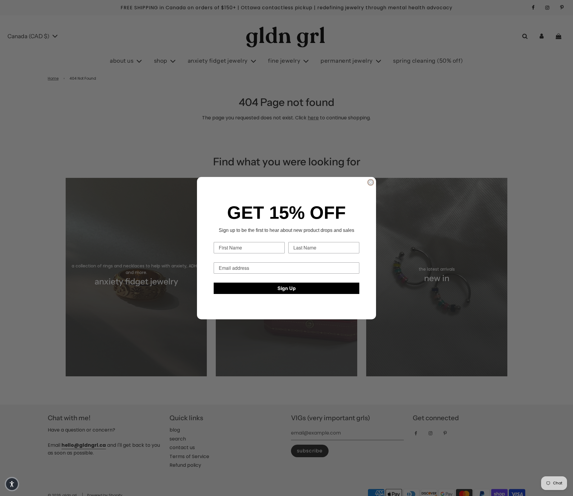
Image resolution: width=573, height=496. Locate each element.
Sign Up (287, 288)
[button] (12, 484)
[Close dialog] (371, 182)
